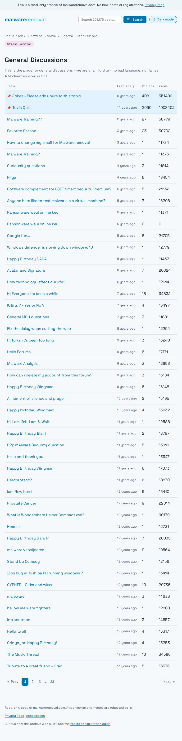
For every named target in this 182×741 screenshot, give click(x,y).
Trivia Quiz (21, 107)
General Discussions (80, 36)
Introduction (18, 619)
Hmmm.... (15, 526)
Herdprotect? (19, 479)
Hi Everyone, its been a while (32, 293)
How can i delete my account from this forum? (49, 375)
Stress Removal (44, 36)
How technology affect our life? (36, 281)
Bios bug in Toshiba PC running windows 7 (45, 573)
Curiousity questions (26, 165)
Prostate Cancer (21, 503)
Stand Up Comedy (23, 561)
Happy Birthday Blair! (26, 433)
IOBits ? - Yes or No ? (25, 305)
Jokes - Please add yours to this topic (46, 95)
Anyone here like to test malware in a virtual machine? (56, 200)
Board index (15, 36)
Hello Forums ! (19, 351)
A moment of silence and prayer (36, 398)
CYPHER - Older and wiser (30, 584)
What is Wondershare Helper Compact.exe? (45, 514)
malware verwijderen (25, 549)
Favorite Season (21, 130)
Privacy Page (154, 5)
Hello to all (16, 631)
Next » (169, 681)
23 (52, 681)
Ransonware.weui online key (33, 212)
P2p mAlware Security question (35, 445)
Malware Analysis (22, 363)
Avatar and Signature (26, 270)
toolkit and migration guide (90, 724)
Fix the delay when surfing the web (39, 328)
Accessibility (35, 716)
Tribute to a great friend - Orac (34, 666)
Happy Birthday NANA (27, 258)
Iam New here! (19, 491)
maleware (15, 596)
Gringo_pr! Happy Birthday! (32, 642)
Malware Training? (23, 154)
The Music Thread (23, 654)
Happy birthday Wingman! (30, 410)
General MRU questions (28, 316)
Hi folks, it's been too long (30, 340)
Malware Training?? (24, 119)
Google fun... (18, 235)
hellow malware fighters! (29, 608)
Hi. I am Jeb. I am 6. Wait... (29, 421)
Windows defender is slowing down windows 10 (50, 247)
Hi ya (11, 177)
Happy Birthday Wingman (30, 468)
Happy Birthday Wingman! (31, 386)
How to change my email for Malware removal (48, 142)
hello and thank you (25, 456)
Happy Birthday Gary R (28, 538)
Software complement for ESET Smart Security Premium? (59, 189)
